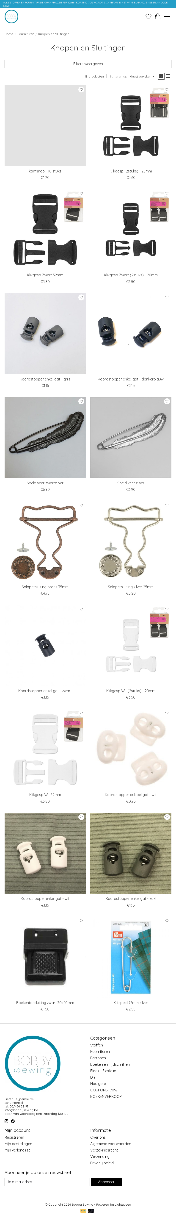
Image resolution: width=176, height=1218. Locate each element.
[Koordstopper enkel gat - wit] (45, 853)
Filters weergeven (88, 63)
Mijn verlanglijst (17, 1150)
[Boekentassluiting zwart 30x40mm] (45, 957)
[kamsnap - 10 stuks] (45, 125)
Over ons (98, 1137)
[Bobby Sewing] (11, 16)
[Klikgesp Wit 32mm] (45, 749)
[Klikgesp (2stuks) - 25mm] (130, 125)
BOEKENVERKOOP (106, 1096)
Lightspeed (123, 1204)
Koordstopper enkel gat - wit (45, 898)
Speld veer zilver (130, 483)
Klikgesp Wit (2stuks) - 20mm (130, 690)
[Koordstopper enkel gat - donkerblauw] (130, 333)
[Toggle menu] (166, 16)
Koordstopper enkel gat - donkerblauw (131, 379)
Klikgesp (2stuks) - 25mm (131, 171)
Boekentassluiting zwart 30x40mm (45, 1002)
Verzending (100, 1156)
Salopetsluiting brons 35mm (45, 587)
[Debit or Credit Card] (91, 1211)
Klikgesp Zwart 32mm (45, 275)
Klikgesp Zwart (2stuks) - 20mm (131, 275)
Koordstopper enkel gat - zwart (45, 690)
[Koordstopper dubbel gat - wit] (130, 749)
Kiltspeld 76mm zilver (130, 1002)
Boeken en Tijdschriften (110, 1064)
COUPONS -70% (103, 1090)
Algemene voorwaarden (110, 1143)
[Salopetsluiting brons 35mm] (45, 541)
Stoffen (96, 1045)
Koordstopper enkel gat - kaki (131, 898)
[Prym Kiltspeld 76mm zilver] (130, 957)
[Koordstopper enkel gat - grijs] (45, 333)
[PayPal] (83, 1211)
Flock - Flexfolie (103, 1070)
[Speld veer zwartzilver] (45, 437)
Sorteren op (118, 76)
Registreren (14, 1137)
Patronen (98, 1058)
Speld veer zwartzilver (45, 483)
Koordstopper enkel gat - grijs (45, 379)
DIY (93, 1077)
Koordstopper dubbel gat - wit (131, 794)
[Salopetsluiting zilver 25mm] (130, 541)
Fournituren (25, 34)
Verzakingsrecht (104, 1150)
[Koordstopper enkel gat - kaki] (130, 853)
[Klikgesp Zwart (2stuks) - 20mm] (130, 229)
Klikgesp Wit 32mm (45, 794)
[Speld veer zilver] (130, 437)
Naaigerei (98, 1083)
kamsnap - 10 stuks (45, 171)
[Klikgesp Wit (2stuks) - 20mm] (130, 645)
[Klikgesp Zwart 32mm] (45, 229)
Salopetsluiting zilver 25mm (131, 587)
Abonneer (106, 1181)
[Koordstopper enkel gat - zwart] (45, 645)
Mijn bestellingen (18, 1143)
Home (9, 34)
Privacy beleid (102, 1163)
